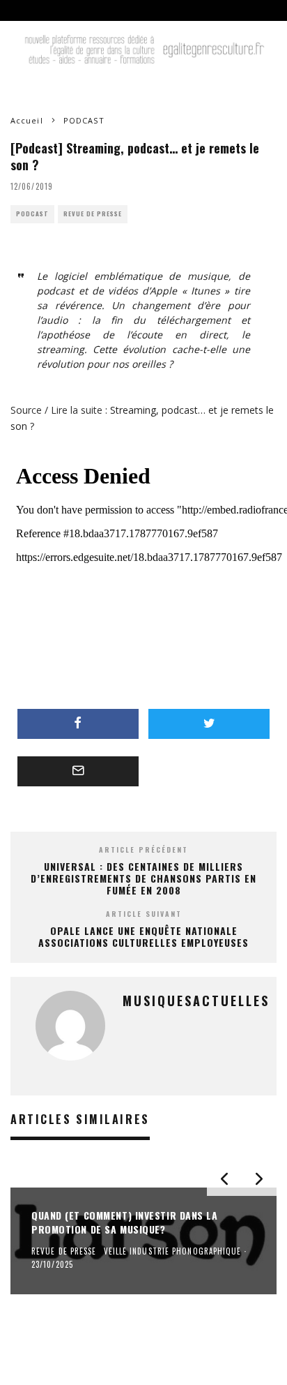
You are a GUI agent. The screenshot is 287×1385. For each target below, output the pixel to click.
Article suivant (144, 913)
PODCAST (32, 213)
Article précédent (143, 849)
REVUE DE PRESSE (92, 213)
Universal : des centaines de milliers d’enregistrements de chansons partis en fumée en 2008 (143, 878)
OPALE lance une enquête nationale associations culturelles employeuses (143, 936)
